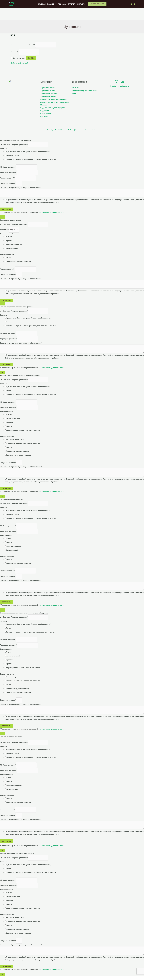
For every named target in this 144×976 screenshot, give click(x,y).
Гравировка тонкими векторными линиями (23, 443)
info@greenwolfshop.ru (119, 86)
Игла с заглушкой (13, 418)
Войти (31, 58)
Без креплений (12, 248)
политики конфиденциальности (51, 212)
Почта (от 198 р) (12, 155)
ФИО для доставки (8, 167)
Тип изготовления (7, 255)
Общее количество (8, 183)
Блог (74, 93)
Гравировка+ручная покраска (17, 451)
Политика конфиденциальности (84, 91)
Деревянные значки (48, 96)
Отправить (6, 209)
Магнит (9, 237)
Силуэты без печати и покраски (18, 261)
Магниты (43, 105)
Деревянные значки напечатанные (53, 99)
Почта (8, 322)
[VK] (122, 82)
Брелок (9, 241)
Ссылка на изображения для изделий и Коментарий (20, 188)
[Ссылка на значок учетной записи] (134, 4)
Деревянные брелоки (48, 93)
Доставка (4, 149)
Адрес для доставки (8, 172)
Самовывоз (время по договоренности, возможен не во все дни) (31, 159)
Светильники (45, 113)
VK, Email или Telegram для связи (14, 145)
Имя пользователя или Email (23, 45)
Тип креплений (6, 234)
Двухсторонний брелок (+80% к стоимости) (23, 430)
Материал (4, 230)
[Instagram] (116, 82)
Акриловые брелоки (48, 88)
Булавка (9, 422)
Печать (9, 258)
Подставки (44, 111)
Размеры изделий (7, 178)
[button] (97, 4)
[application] (55, 4)
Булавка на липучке (14, 245)
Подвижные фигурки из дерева (52, 108)
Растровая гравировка (15, 439)
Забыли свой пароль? (19, 63)
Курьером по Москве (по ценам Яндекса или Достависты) (28, 152)
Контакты (75, 88)
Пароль (14, 52)
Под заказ (44, 116)
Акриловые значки (47, 91)
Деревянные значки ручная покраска (54, 102)
